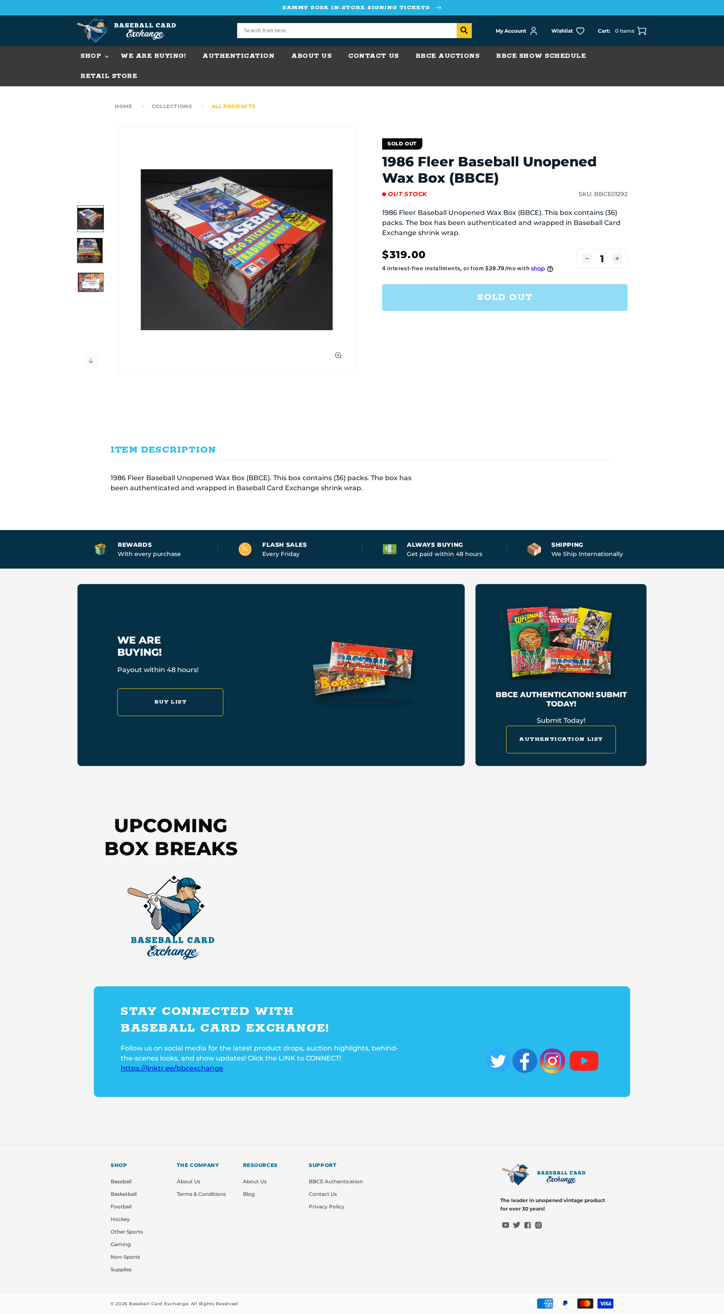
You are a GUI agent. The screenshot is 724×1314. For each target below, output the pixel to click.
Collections (172, 106)
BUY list (170, 702)
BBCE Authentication (336, 1181)
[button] (92, 56)
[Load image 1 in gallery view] (90, 219)
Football (121, 1206)
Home (123, 106)
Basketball (124, 1194)
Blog (249, 1194)
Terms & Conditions (201, 1194)
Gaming (121, 1244)
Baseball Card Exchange (158, 1303)
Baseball (121, 1181)
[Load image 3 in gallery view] (90, 282)
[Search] (464, 30)
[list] (236, 250)
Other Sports (127, 1232)
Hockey (120, 1219)
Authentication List (561, 739)
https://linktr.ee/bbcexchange (172, 1068)
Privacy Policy (326, 1206)
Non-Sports (125, 1257)
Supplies (121, 1269)
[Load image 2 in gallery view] (90, 250)
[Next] (90, 360)
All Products (234, 106)
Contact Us (323, 1194)
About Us (188, 1181)
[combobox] (354, 30)
